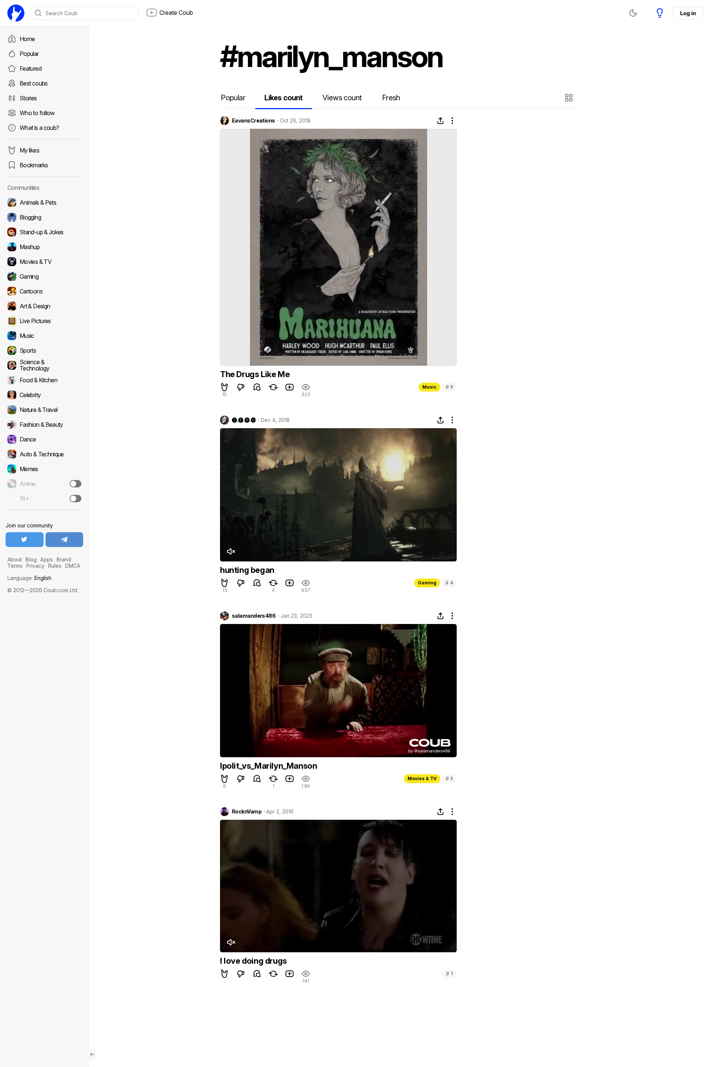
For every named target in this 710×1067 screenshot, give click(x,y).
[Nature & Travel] (44, 409)
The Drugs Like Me (255, 374)
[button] (570, 97)
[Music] (44, 335)
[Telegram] (64, 539)
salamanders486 (253, 615)
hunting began (247, 570)
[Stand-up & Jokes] (44, 232)
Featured (30, 68)
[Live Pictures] (44, 320)
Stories (28, 98)
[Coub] (15, 12)
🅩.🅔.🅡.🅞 (244, 420)
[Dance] (44, 439)
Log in (688, 13)
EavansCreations (253, 120)
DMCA (72, 566)
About (14, 559)
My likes (29, 150)
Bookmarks (34, 165)
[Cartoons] (44, 291)
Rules (54, 566)
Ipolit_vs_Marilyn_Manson (268, 766)
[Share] (440, 120)
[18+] (75, 498)
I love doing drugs (253, 961)
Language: (29, 578)
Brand (64, 559)
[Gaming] (44, 276)
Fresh (391, 97)
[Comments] (257, 387)
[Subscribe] (75, 483)
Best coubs (34, 83)
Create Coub (176, 12)
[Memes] (44, 469)
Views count (342, 97)
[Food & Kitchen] (44, 380)
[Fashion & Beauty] (44, 424)
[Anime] (44, 483)
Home (27, 39)
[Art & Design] (44, 306)
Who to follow (37, 113)
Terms (15, 566)
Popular (29, 53)
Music (429, 387)
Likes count (283, 97)
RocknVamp (246, 811)
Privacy (35, 566)
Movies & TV (422, 778)
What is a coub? (39, 127)
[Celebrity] (44, 394)
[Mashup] (44, 246)
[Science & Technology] (44, 365)
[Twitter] (25, 539)
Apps (46, 559)
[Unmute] (230, 551)
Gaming (427, 582)
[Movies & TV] (44, 261)
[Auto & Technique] (44, 454)
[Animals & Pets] (44, 202)
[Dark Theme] (633, 13)
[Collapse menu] (92, 1054)
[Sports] (44, 350)
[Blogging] (44, 217)
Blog (31, 559)
